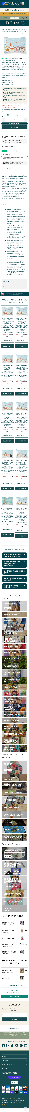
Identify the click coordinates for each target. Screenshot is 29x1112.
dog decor (11, 191)
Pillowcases (10, 184)
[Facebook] (3, 1045)
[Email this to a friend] (20, 168)
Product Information (8, 205)
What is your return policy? (13, 579)
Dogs (7, 181)
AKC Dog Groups (11, 175)
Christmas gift (18, 190)
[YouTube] (16, 1045)
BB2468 (8, 188)
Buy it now (14, 127)
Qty (2, 116)
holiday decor (15, 193)
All (17, 175)
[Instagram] (7, 1045)
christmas (19, 188)
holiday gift (21, 193)
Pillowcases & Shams (9, 186)
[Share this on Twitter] (8, 168)
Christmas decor (11, 190)
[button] (3, 3)
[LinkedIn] (25, 1045)
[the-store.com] (14, 18)
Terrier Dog (24, 184)
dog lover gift (18, 191)
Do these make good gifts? (13, 572)
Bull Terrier (9, 176)
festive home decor (6, 193)
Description (6, 281)
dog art (7, 191)
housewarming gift (12, 195)
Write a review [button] (14, 996)
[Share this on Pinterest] (16, 168)
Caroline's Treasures (7, 80)
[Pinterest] (21, 1045)
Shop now (7, 608)
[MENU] (1, 18)
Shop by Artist (17, 184)
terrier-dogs (14, 198)
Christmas (14, 176)
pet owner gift (17, 196)
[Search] (23, 18)
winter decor (21, 198)
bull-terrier (13, 188)
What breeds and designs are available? (12, 564)
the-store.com (11, 1098)
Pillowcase (4, 184)
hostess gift (4, 195)
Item (4, 286)
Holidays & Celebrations (15, 181)
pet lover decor (10, 196)
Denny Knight (22, 178)
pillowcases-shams (6, 198)
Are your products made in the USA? (12, 555)
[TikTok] (12, 1045)
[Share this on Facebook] (12, 168)
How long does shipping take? (11, 586)
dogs (23, 191)
